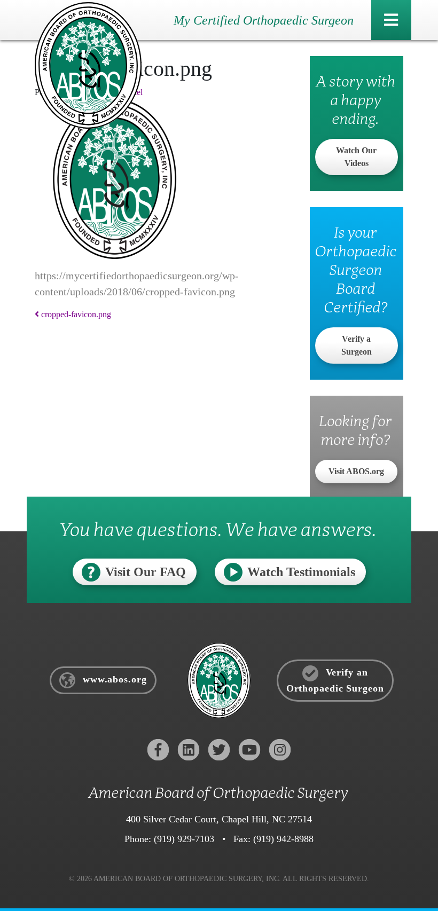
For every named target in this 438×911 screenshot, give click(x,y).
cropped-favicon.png (75, 314)
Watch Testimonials (301, 572)
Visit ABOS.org (356, 471)
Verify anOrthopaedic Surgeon (335, 680)
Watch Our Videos (356, 157)
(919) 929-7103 (184, 839)
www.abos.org (113, 679)
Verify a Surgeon (356, 345)
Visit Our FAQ (145, 572)
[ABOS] (88, 64)
